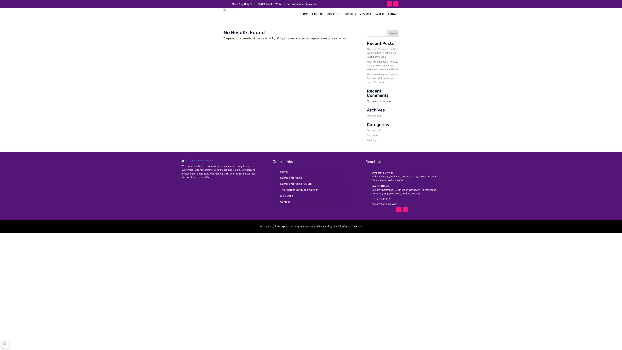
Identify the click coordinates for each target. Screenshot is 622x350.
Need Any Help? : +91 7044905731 (252, 4)
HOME (304, 14)
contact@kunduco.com (304, 4)
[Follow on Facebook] (389, 3)
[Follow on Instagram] (395, 3)
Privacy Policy (324, 226)
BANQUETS (350, 14)
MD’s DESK (365, 14)
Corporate (372, 135)
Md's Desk (286, 196)
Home (284, 172)
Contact (285, 202)
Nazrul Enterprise (291, 178)
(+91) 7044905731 (382, 199)
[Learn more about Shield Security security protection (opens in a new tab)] (5, 345)
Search (393, 33)
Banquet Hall (374, 130)
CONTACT (393, 14)
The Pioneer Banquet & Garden (299, 190)
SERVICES (332, 14)
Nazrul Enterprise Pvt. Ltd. (296, 184)
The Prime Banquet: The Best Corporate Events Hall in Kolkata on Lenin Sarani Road (382, 65)
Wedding (372, 140)
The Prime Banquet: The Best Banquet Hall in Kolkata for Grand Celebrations (382, 78)
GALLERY (379, 14)
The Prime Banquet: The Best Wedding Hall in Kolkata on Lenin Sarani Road (382, 53)
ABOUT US (317, 14)
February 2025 (374, 115)
